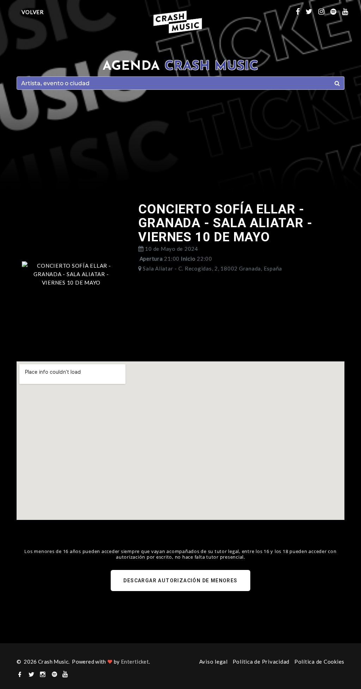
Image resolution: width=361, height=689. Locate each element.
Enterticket (135, 661)
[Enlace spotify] (336, 11)
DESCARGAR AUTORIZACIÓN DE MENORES (180, 580)
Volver (33, 12)
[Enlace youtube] (348, 11)
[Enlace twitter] (312, 11)
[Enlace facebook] (301, 11)
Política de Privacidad (261, 661)
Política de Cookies (319, 661)
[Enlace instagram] (324, 11)
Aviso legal (213, 661)
